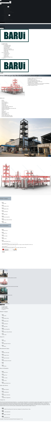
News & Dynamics (4, 225)
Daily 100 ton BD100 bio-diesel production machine (8, 277)
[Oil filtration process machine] (3, 302)
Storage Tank (6, 50)
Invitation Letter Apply (5, 352)
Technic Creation (4, 235)
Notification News (7, 53)
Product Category (5, 24)
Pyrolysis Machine (7, 47)
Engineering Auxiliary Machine (9, 49)
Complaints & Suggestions (6, 397)
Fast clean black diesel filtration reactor (6, 295)
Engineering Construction (6, 394)
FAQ (3, 363)
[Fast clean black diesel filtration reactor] (3, 294)
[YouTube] (1, 27)
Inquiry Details (4, 246)
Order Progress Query (5, 355)
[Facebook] (4, 27)
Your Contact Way (5, 243)
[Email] (3, 27)
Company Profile (4, 43)
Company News (6, 54)
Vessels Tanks (6, 51)
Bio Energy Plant (4, 214)
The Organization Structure (6, 343)
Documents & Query (4, 348)
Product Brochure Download (6, 360)
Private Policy (4, 366)
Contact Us (4, 309)
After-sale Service (4, 385)
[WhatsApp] (0, 27)
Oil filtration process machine (4, 303)
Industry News (6, 56)
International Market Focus (6, 241)
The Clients (4, 340)
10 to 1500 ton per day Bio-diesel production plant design (9, 286)
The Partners (4, 346)
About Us (2, 336)
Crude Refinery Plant (7, 45)
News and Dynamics (5, 25)
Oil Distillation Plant (7, 46)
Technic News (6, 55)
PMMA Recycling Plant (8, 48)
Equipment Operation (5, 389)
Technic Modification (5, 392)
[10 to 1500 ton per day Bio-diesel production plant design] (3, 285)
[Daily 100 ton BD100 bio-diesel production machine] (3, 276)
